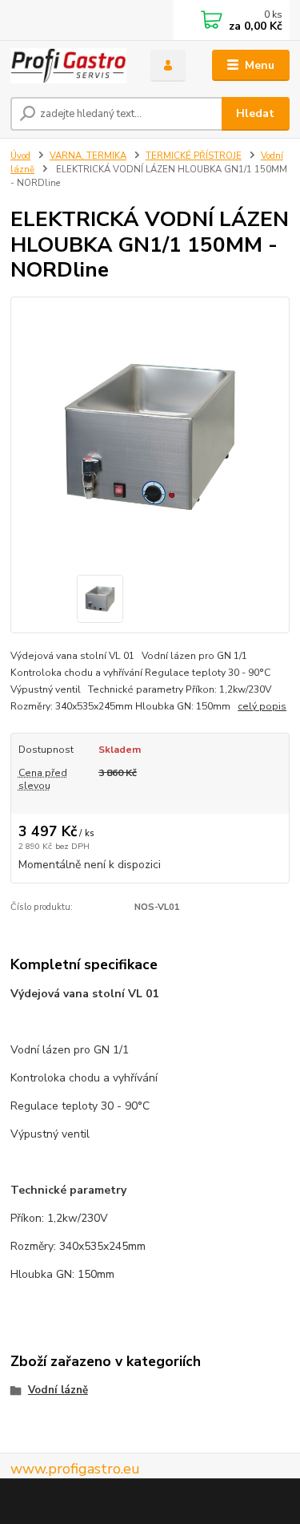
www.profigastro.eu (75, 1468)
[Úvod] (68, 65)
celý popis (262, 706)
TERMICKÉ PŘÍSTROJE (194, 156)
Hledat (255, 113)
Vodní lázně (58, 1390)
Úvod (20, 156)
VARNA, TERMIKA (88, 156)
